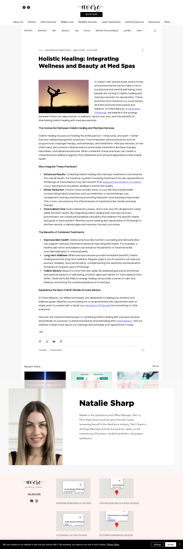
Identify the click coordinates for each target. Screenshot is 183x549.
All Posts (28, 31)
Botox (87, 31)
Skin (54, 31)
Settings (157, 544)
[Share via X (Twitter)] (47, 341)
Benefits (42, 31)
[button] (48, 22)
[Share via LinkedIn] (54, 341)
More (139, 31)
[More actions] (142, 50)
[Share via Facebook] (40, 341)
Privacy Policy (113, 544)
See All (155, 366)
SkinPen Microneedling (107, 31)
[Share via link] (61, 341)
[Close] (179, 544)
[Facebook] (24, 7)
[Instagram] (28, 7)
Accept (171, 544)
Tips (77, 31)
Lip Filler (127, 31)
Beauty (65, 31)
